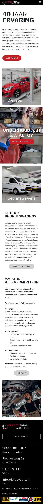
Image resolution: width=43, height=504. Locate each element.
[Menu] (40, 2)
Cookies (5, 493)
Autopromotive (25, 488)
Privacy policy (14, 493)
